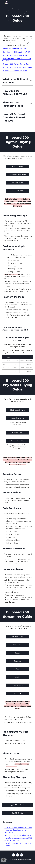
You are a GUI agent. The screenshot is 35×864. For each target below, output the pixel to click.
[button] (2, 2)
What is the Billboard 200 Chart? (15, 49)
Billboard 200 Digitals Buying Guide (16, 64)
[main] (17, 18)
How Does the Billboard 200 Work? (16, 52)
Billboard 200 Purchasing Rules (15, 55)
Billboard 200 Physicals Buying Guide (17, 67)
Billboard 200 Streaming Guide (15, 71)
